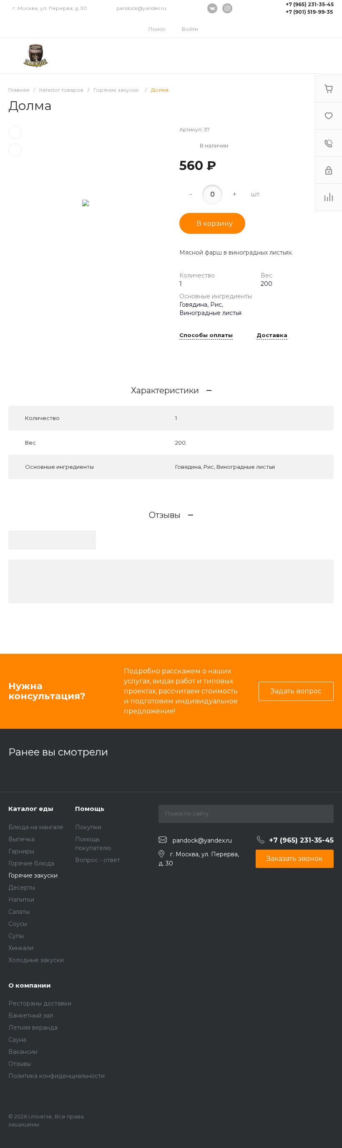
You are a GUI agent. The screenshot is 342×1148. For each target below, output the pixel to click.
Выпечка (21, 839)
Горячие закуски (33, 875)
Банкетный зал (30, 1015)
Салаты (19, 911)
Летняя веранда (33, 1027)
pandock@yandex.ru (141, 8)
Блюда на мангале (35, 827)
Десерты (21, 887)
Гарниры (21, 851)
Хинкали (20, 948)
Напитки (21, 899)
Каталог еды (30, 809)
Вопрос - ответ (97, 860)
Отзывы (19, 1064)
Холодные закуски (36, 960)
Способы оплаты (206, 335)
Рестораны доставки (39, 1003)
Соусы (17, 924)
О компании (29, 985)
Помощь (89, 809)
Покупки (88, 827)
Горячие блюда (31, 863)
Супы (16, 936)
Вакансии (23, 1051)
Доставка (271, 335)
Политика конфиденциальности (56, 1076)
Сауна (17, 1039)
